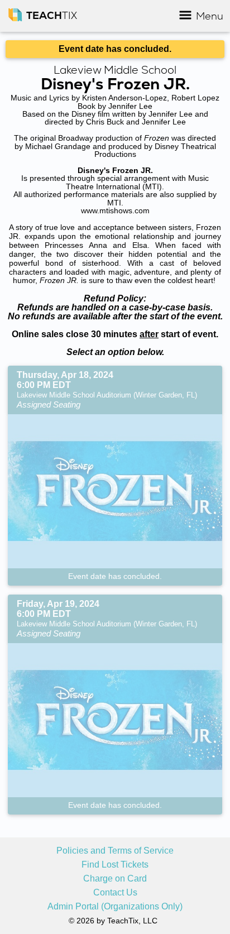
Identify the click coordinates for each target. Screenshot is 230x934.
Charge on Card (115, 878)
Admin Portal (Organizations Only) (115, 906)
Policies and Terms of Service (115, 850)
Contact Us (115, 892)
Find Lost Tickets (115, 864)
